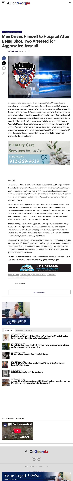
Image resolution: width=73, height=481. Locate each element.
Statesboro (51, 274)
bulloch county (26, 274)
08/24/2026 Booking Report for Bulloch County (27, 372)
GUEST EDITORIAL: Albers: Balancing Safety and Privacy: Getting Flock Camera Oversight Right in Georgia (37, 364)
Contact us (33, 466)
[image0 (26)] (36, 178)
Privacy (41, 466)
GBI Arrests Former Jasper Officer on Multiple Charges (29, 354)
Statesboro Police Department (18, 277)
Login (46, 466)
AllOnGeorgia (13, 51)
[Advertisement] (36, 402)
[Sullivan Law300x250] (16, 325)
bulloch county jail (39, 274)
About (27, 466)
